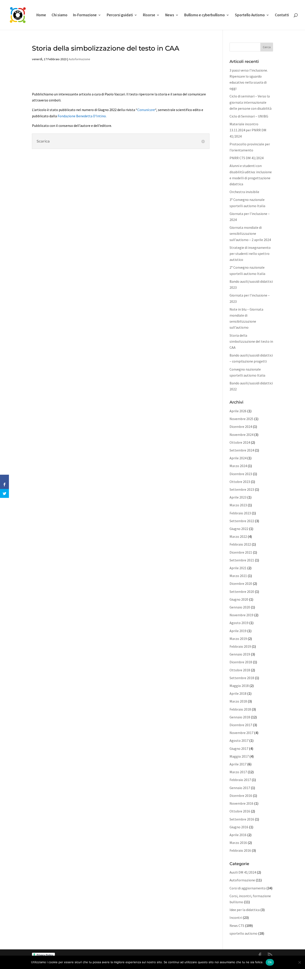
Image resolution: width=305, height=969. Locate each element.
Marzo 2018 (238, 701)
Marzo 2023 (238, 505)
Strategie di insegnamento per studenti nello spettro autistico (250, 253)
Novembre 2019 (241, 615)
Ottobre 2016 (240, 811)
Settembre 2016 (242, 819)
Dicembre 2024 (241, 426)
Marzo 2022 (238, 536)
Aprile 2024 (238, 458)
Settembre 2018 (242, 678)
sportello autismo (243, 933)
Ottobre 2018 (240, 670)
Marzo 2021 (238, 575)
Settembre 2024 (242, 450)
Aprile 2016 (238, 835)
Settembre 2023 (242, 489)
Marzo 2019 (238, 638)
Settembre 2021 (242, 560)
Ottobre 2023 (240, 481)
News (169, 15)
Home (41, 15)
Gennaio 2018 (240, 717)
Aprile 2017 (238, 764)
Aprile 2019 (238, 631)
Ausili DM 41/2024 (243, 872)
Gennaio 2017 (240, 788)
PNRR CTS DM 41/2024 (246, 158)
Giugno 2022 (239, 528)
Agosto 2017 (239, 740)
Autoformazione (79, 59)
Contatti (282, 15)
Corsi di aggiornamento (248, 888)
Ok (270, 962)
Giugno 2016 (239, 827)
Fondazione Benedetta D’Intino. (82, 116)
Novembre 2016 (241, 803)
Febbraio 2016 (240, 850)
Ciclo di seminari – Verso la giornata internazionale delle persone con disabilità (251, 102)
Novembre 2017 (241, 732)
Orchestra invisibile (244, 192)
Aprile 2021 (238, 568)
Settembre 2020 (242, 591)
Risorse (149, 15)
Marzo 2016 (238, 842)
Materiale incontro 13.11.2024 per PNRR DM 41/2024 (248, 130)
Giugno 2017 (239, 748)
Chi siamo (59, 15)
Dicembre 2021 (241, 552)
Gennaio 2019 (240, 654)
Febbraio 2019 (240, 646)
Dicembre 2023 (241, 474)
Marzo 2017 (238, 772)
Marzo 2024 (238, 466)
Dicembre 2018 (241, 662)
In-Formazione (85, 15)
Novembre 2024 (241, 434)
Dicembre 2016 (241, 795)
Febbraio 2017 (240, 779)
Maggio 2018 (239, 685)
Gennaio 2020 (240, 607)
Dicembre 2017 (241, 725)
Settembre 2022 (242, 521)
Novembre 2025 (241, 418)
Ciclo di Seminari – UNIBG (249, 116)
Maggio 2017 (239, 756)
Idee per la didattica (245, 909)
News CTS (237, 925)
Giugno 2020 (239, 599)
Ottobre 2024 (240, 442)
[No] (299, 962)
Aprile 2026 (238, 411)
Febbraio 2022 (240, 544)
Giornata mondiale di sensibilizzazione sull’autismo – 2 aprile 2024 (250, 233)
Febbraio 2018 (240, 709)
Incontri (236, 917)
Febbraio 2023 (240, 513)
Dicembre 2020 (241, 583)
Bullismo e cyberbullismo (204, 15)
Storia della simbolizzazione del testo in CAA (251, 341)
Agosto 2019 (239, 623)
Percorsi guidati (120, 15)
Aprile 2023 (238, 497)
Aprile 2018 (238, 693)
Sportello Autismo (250, 15)
